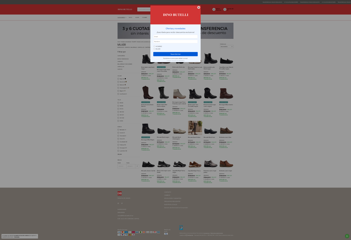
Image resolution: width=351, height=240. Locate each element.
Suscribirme (175, 54)
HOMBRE (159, 46)
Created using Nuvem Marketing (175, 60)
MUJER (158, 49)
